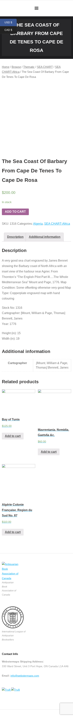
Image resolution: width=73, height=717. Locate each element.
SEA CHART (45, 66)
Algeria (38, 223)
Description (15, 236)
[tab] (15, 237)
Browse (16, 66)
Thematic (29, 66)
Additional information (44, 236)
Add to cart (15, 211)
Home (5, 66)
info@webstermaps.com (24, 675)
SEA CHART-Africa (57, 223)
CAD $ (10, 30)
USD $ (10, 22)
